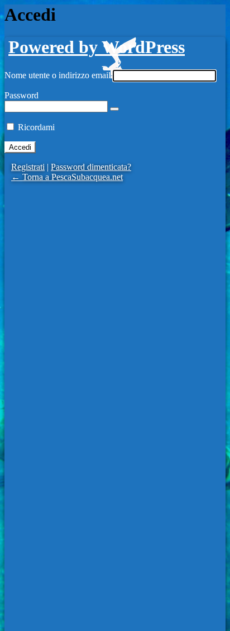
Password (21, 95)
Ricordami (36, 127)
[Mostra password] (114, 109)
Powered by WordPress (96, 47)
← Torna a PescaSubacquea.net (67, 177)
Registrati (28, 167)
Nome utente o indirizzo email (57, 75)
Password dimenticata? (91, 167)
